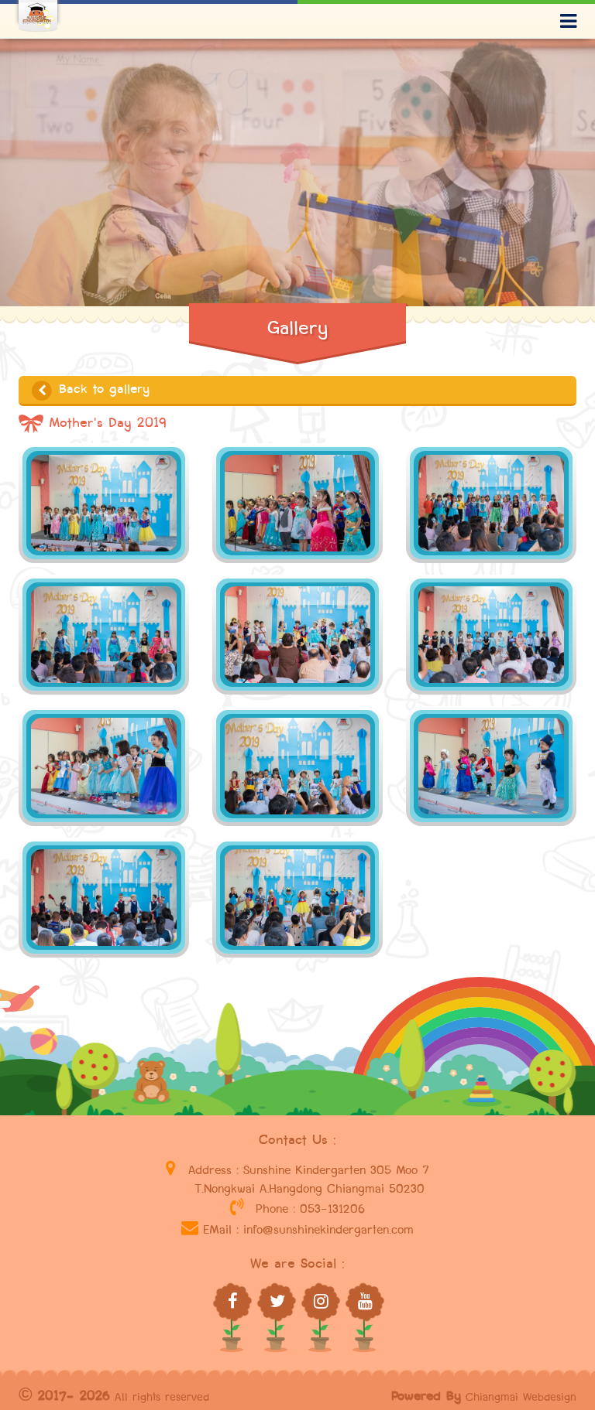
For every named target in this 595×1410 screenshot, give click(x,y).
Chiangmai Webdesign (521, 1397)
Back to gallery (101, 389)
